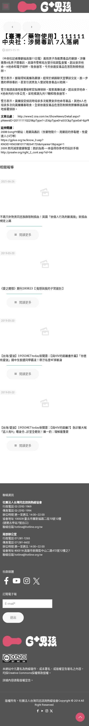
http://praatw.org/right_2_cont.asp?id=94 (26, 152)
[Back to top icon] (80, 717)
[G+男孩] (44, 6)
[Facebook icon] (37, 711)
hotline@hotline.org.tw (28, 527)
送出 (13, 617)
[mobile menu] (6, 6)
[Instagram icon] (46, 711)
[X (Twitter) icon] (51, 711)
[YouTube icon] (42, 711)
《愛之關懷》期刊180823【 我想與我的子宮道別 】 (32, 288)
